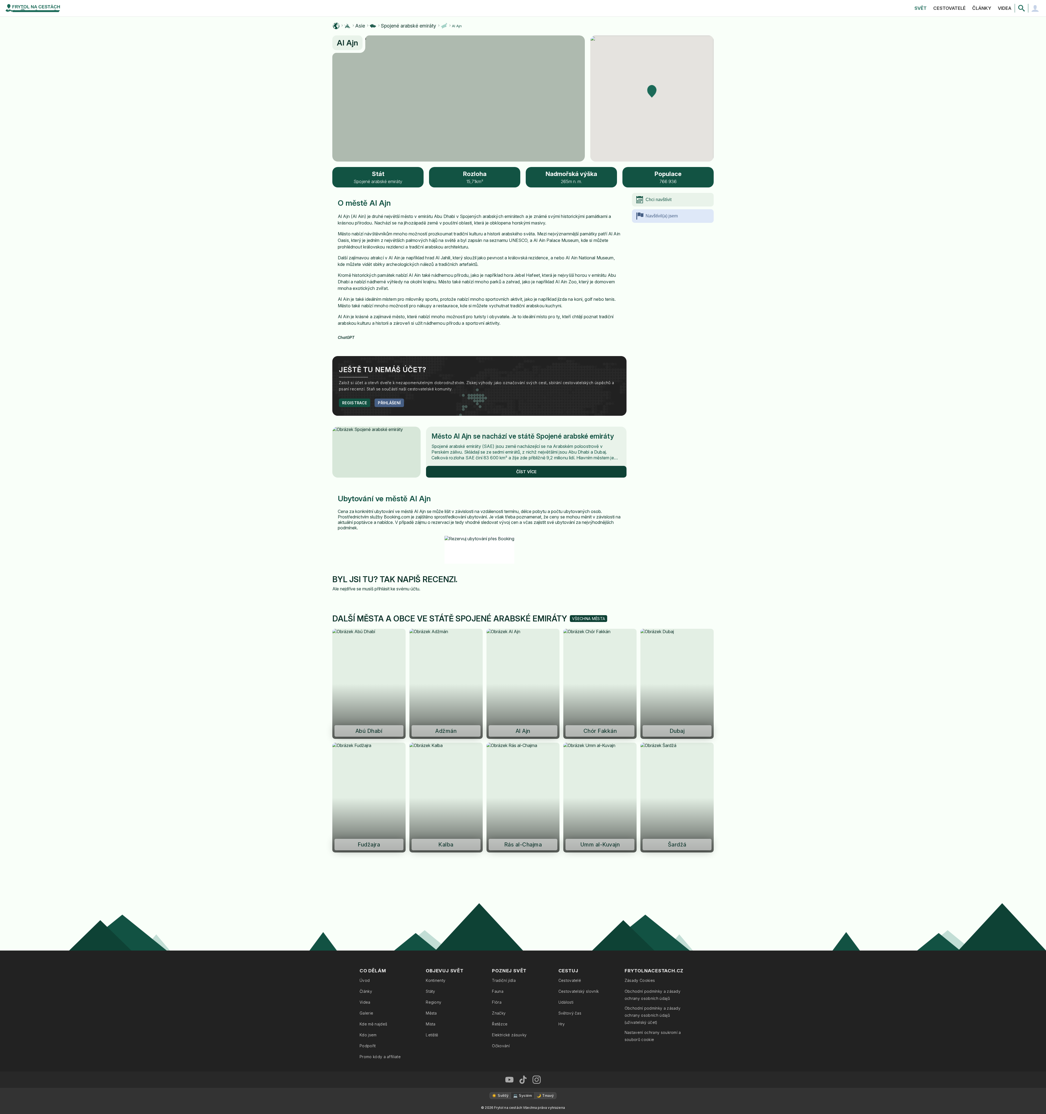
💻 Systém (522, 1096)
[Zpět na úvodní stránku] (32, 8)
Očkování (501, 1045)
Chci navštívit (658, 199)
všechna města (588, 618)
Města (431, 1013)
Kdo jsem (368, 1035)
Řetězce (499, 1024)
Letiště (432, 1035)
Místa (431, 1024)
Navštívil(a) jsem (662, 216)
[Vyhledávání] (1021, 8)
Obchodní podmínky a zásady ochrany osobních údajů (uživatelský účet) (652, 1015)
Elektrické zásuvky (509, 1035)
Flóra (496, 1002)
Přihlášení (389, 402)
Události (566, 1002)
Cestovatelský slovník (578, 991)
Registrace (354, 402)
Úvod (365, 980)
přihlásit (382, 588)
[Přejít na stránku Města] (444, 26)
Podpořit (368, 1045)
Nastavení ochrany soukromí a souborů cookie (653, 1036)
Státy (430, 991)
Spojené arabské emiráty (408, 26)
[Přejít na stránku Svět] (336, 26)
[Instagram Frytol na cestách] (536, 1079)
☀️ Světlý (500, 1096)
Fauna (497, 991)
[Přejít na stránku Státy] (373, 26)
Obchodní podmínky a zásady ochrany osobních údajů (652, 995)
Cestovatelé (949, 8)
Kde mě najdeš (373, 1024)
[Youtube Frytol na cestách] (509, 1079)
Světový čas (570, 1013)
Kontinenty (435, 980)
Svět (920, 8)
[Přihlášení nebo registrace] (1035, 8)
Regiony (433, 1002)
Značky (499, 1013)
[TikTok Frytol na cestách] (523, 1079)
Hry (561, 1024)
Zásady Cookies (640, 980)
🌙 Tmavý (545, 1096)
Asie (360, 26)
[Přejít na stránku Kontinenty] (347, 26)
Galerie (366, 1013)
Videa (1004, 8)
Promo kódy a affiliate (380, 1056)
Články (981, 8)
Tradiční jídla (503, 980)
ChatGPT (346, 337)
